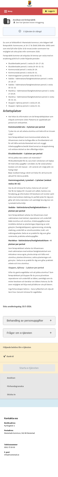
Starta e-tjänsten (29, 368)
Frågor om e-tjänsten (19, 332)
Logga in (50, 11)
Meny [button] (7, 11)
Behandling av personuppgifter (25, 320)
